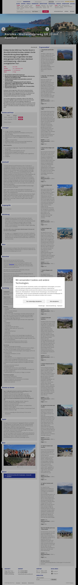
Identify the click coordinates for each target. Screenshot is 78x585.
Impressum (59, 305)
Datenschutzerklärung (51, 305)
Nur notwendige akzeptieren (34, 301)
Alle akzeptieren (54, 301)
